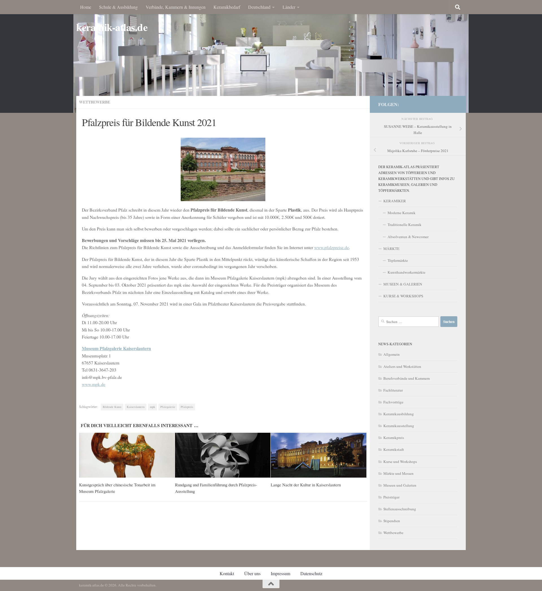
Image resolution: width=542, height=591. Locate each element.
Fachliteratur (393, 390)
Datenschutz (311, 573)
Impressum (280, 573)
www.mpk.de (93, 384)
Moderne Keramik (402, 212)
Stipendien (391, 520)
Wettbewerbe (94, 102)
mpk (152, 407)
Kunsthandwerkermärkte (406, 272)
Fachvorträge (393, 402)
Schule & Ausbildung (118, 7)
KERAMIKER (394, 200)
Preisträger (391, 497)
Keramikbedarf (226, 7)
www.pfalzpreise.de (331, 247)
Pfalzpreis (187, 407)
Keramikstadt (393, 449)
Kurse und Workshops (400, 461)
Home (85, 7)
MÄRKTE (391, 248)
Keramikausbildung (398, 413)
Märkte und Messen (398, 473)
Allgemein (391, 354)
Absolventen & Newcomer (408, 236)
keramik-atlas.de (111, 27)
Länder (289, 7)
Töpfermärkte (398, 260)
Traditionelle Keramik (404, 224)
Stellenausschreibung (399, 508)
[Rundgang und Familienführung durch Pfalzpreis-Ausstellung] (223, 455)
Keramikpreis (393, 437)
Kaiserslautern (136, 407)
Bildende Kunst (112, 407)
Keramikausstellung (398, 425)
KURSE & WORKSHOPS (403, 295)
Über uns (252, 573)
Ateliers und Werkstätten (402, 366)
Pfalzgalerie (167, 407)
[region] (271, 56)
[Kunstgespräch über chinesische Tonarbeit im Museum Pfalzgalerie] (127, 455)
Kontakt (227, 573)
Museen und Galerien (399, 485)
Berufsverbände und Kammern (406, 378)
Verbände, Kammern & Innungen (176, 7)
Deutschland (259, 7)
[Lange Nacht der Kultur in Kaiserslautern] (318, 455)
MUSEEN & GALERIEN (402, 284)
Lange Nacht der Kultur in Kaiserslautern (306, 484)
